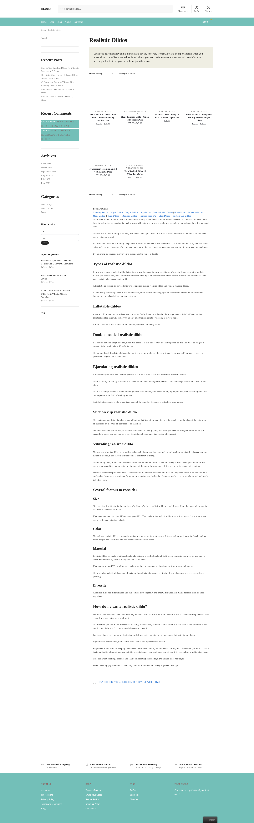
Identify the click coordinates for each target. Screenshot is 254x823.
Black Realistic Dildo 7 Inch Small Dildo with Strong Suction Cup (103, 117)
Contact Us (91, 808)
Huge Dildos (130, 111)
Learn (43, 212)
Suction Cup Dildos (182, 216)
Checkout (209, 11)
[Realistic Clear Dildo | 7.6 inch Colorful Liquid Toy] (167, 93)
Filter (45, 243)
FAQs (196, 11)
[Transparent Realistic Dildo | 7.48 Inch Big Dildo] (103, 147)
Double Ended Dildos (163, 212)
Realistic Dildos (103, 111)
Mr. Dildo (46, 9)
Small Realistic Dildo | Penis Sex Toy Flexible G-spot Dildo (199, 117)
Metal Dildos (99, 216)
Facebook (134, 795)
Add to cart (167, 130)
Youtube (134, 799)
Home (43, 30)
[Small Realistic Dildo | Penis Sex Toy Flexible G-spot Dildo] (199, 93)
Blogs (43, 808)
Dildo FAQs (46, 204)
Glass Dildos (165, 216)
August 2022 (47, 175)
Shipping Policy (93, 804)
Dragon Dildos (131, 212)
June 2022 (46, 183)
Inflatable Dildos (195, 212)
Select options (103, 130)
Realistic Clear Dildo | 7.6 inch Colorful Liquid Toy (167, 116)
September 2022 (48, 171)
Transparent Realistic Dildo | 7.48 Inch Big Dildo (103, 170)
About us (45, 790)
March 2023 (46, 167)
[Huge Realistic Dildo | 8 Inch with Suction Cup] (135, 93)
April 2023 (46, 164)
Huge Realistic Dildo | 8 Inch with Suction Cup (135, 118)
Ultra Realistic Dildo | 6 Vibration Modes (135, 172)
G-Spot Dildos (116, 212)
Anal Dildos (113, 216)
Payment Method (93, 790)
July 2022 (45, 179)
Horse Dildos (180, 212)
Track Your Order (94, 795)
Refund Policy (92, 799)
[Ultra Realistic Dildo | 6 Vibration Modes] (135, 147)
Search (44, 38)
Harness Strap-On (148, 216)
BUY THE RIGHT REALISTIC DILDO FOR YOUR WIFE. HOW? (129, 682)
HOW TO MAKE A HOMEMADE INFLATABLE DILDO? (55, 134)
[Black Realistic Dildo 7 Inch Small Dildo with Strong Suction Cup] (103, 93)
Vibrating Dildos (135, 168)
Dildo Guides (47, 208)
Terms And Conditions (51, 804)
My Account (183, 11)
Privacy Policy (48, 799)
